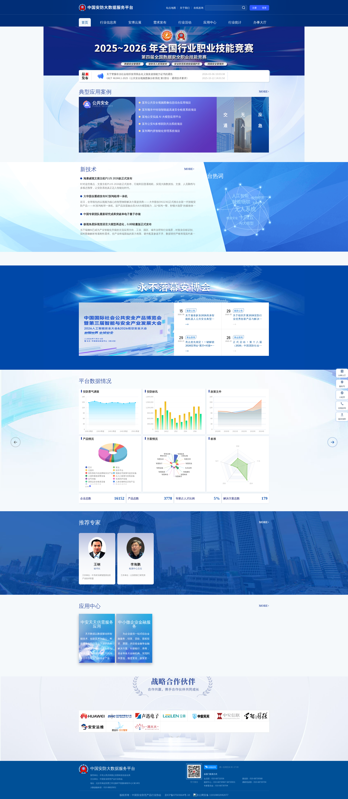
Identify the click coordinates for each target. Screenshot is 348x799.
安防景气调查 (91, 391)
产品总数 (133, 498)
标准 (213, 438)
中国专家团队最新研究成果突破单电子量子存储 (112, 214)
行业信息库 (108, 22)
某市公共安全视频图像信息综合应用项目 (166, 102)
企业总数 (85, 498)
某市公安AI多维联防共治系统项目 (162, 123)
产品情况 (88, 438)
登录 (264, 8)
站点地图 (171, 8)
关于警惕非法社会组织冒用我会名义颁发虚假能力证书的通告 (140, 72)
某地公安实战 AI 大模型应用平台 (161, 116)
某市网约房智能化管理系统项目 (161, 130)
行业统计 (234, 22)
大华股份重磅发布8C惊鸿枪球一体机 (105, 196)
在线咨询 (198, 8)
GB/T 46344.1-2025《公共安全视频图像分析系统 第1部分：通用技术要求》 (148, 76)
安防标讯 (152, 391)
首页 (85, 22)
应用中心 (209, 22)
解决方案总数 (231, 498)
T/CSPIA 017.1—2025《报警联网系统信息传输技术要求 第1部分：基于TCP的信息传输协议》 (149, 80)
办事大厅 (259, 22)
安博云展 (134, 22)
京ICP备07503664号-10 (177, 795)
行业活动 (184, 22)
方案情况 (152, 438)
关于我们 (185, 8)
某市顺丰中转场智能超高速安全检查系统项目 (169, 109)
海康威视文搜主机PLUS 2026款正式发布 (107, 178)
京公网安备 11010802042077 (212, 795)
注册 (254, 8)
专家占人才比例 (185, 498)
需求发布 (159, 22)
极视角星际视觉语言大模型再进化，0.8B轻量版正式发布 (117, 224)
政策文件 (216, 391)
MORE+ (264, 91)
